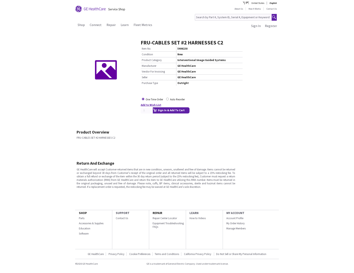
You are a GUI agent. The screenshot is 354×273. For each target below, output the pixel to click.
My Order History (235, 223)
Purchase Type (150, 83)
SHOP (83, 213)
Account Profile (234, 218)
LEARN (194, 213)
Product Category (152, 60)
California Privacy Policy (198, 254)
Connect (96, 25)
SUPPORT (122, 213)
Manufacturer (149, 66)
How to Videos (197, 218)
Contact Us (271, 8)
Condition (147, 54)
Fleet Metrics (143, 25)
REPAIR (157, 213)
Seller (145, 77)
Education (84, 228)
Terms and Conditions (167, 254)
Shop (81, 25)
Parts (81, 218)
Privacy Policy (116, 254)
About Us (239, 8)
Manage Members (236, 228)
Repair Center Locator (165, 218)
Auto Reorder (177, 99)
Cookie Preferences (139, 254)
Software (83, 233)
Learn (125, 25)
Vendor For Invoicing (153, 71)
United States (257, 3)
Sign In (256, 26)
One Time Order (154, 99)
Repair (111, 25)
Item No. (146, 48)
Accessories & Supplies (91, 223)
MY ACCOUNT (235, 213)
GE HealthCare (96, 254)
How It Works (254, 8)
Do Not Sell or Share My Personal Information (241, 254)
